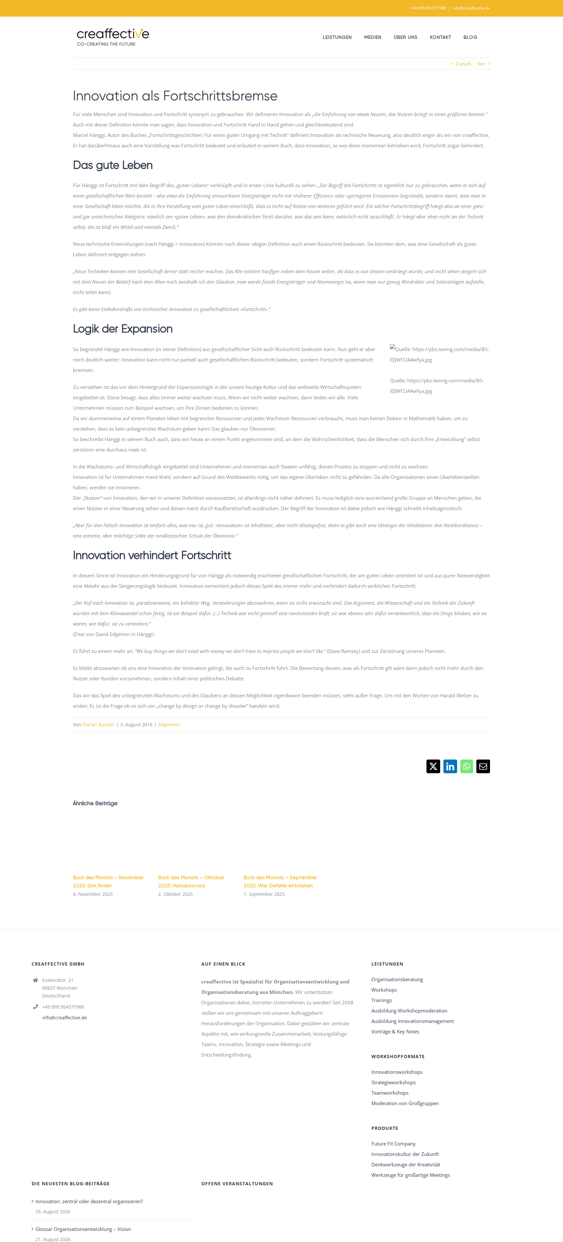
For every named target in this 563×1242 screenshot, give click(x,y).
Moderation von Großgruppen (405, 1103)
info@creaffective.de (471, 8)
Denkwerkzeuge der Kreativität (405, 1164)
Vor (481, 63)
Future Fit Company (393, 1143)
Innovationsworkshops (397, 1072)
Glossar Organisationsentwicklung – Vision (83, 1229)
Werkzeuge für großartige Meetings (410, 1175)
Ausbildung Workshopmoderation (409, 1010)
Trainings (381, 1000)
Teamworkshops (390, 1092)
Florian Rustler (98, 724)
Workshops (384, 989)
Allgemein (169, 724)
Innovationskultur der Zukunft (405, 1154)
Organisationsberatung (397, 979)
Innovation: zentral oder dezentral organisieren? (89, 1201)
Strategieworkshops (393, 1082)
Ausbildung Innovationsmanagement (412, 1021)
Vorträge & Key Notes (395, 1031)
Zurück (463, 63)
